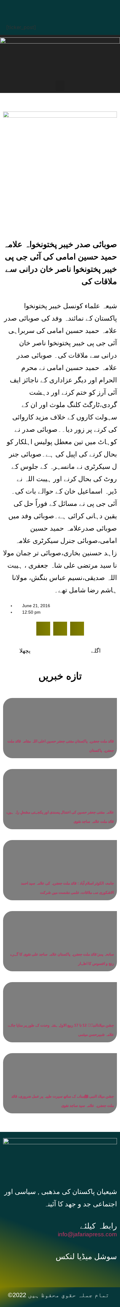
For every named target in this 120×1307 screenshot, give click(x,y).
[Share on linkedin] (77, 629)
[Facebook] (34, 7)
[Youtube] (70, 7)
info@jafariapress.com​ (87, 1234)
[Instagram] (89, 7)
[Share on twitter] (60, 629)
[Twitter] (52, 7)
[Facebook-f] (47, 1271)
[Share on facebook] (43, 629)
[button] (60, 86)
